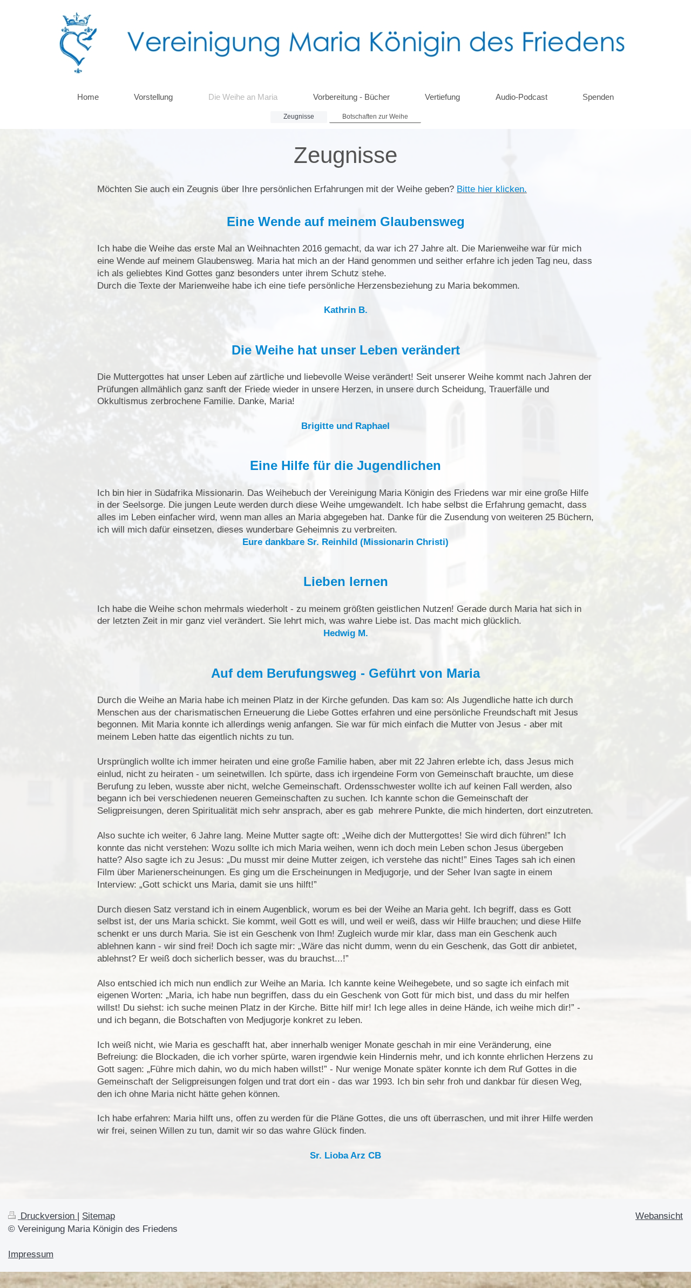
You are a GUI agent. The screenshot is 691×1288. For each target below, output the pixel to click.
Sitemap (98, 1216)
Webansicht (659, 1216)
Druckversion (47, 1216)
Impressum (30, 1254)
